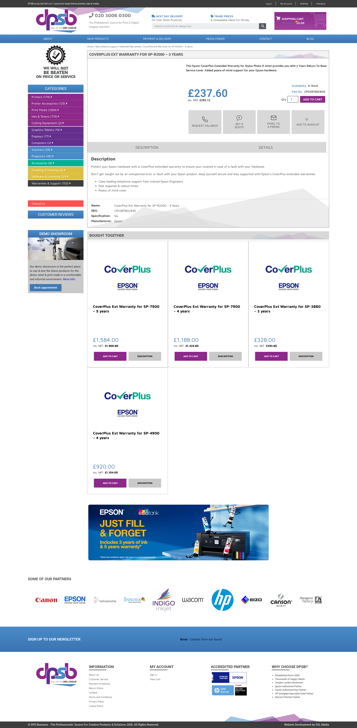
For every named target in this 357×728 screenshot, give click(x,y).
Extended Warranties (130, 46)
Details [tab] (266, 147)
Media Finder (215, 38)
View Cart (155, 679)
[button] (307, 122)
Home (90, 46)
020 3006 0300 (113, 15)
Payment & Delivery (157, 38)
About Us (94, 674)
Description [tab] (147, 147)
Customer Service (98, 679)
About (47, 38)
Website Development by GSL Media (306, 724)
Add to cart (312, 99)
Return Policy (96, 688)
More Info (68, 279)
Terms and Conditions (100, 697)
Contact (265, 38)
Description (144, 356)
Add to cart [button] (110, 356)
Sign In (153, 674)
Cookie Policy (96, 705)
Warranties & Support (106, 46)
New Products (97, 38)
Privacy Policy (96, 701)
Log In (269, 3)
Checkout (320, 3)
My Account (286, 3)
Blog (310, 38)
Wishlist (304, 3)
